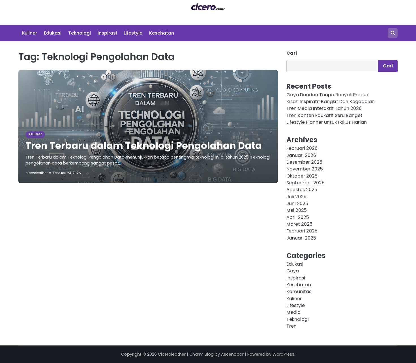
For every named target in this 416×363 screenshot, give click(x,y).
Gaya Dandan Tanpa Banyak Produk (327, 94)
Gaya (292, 271)
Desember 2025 (304, 162)
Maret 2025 (299, 224)
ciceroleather (36, 173)
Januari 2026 (301, 155)
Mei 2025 (296, 210)
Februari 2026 (302, 148)
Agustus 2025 (301, 189)
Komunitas (298, 291)
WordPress (283, 354)
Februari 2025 (302, 231)
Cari (291, 53)
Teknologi (79, 33)
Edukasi (52, 33)
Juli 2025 (296, 196)
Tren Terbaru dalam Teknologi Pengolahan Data (143, 145)
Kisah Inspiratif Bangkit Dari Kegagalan (330, 101)
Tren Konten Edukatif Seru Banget (324, 115)
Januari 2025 (301, 238)
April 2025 (297, 217)
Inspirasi (107, 33)
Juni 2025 (297, 203)
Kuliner (29, 33)
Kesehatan (161, 33)
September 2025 (305, 183)
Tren (291, 326)
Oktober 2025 (302, 176)
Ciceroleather (172, 354)
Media (293, 312)
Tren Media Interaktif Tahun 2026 (324, 108)
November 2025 (304, 169)
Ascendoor (232, 354)
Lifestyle (133, 33)
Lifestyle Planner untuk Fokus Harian (326, 122)
